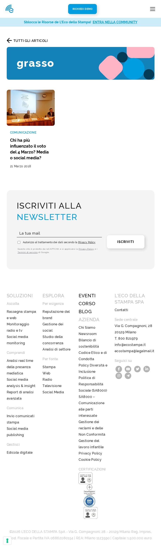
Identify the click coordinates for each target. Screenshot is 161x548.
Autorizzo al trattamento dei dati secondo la (59, 242)
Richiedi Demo (83, 9)
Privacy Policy (87, 242)
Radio (47, 380)
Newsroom (88, 334)
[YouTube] (128, 369)
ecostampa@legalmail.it (135, 351)
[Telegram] (128, 375)
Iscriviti (125, 242)
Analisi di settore (57, 349)
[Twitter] (138, 369)
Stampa (49, 367)
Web (46, 373)
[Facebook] (119, 369)
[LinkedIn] (147, 369)
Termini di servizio (28, 252)
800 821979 (128, 338)
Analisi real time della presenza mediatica (20, 367)
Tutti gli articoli (30, 41)
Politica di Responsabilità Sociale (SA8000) (93, 384)
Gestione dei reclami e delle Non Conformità (92, 428)
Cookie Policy (90, 460)
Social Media (53, 392)
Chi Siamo (87, 328)
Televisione (52, 386)
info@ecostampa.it (130, 345)
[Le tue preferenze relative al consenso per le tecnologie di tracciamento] (7, 541)
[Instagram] (119, 375)
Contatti (121, 310)
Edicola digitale (20, 453)
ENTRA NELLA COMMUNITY (115, 22)
